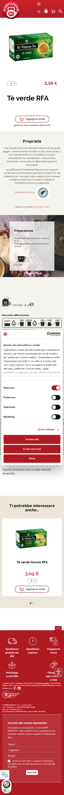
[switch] (56, 397)
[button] (30, 603)
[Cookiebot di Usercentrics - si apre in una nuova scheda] (46, 334)
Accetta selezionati (32, 449)
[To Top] (58, 628)
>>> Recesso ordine (41, 683)
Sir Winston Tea (41, 207)
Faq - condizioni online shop (21, 683)
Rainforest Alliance (24, 192)
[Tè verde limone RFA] (32, 537)
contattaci (6, 683)
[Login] (46, 9)
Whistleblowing (48, 685)
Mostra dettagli (46, 429)
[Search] (60, 9)
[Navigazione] (38, 4)
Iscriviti (32, 772)
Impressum (36, 685)
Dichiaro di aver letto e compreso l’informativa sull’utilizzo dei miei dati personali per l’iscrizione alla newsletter (31, 764)
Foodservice (7, 688)
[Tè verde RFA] (11, 9)
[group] (32, 46)
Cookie (58, 685)
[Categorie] (38, 11)
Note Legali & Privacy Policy (20, 685)
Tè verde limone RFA (32, 562)
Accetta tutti (32, 439)
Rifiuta (32, 458)
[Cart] (53, 9)
